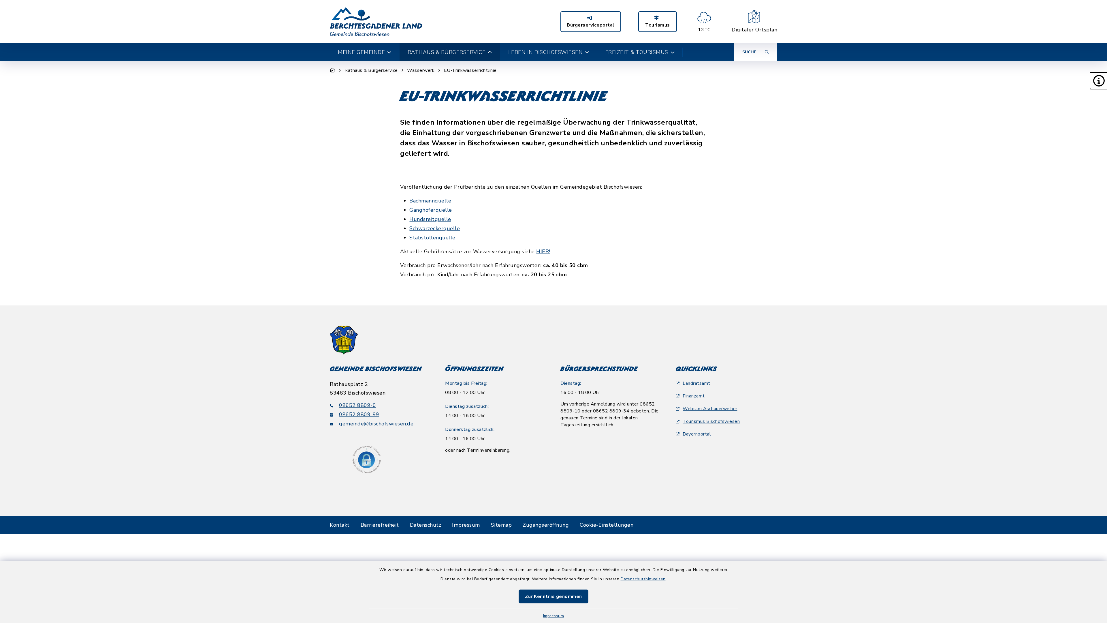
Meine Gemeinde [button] (361, 52)
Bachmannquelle (430, 200)
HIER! (543, 251)
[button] (1098, 80)
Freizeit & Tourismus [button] (636, 52)
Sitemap (501, 524)
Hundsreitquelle (430, 219)
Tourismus (657, 25)
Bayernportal (697, 434)
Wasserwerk (420, 70)
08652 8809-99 (359, 414)
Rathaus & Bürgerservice (371, 70)
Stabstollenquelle (432, 237)
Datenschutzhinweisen (643, 579)
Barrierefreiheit (380, 524)
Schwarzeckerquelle (434, 228)
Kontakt (340, 524)
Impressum (553, 616)
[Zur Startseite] (332, 70)
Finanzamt (694, 396)
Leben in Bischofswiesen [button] (545, 52)
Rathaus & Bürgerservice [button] (447, 52)
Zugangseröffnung (546, 524)
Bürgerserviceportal (591, 25)
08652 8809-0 (357, 405)
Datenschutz (425, 524)
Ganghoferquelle (430, 210)
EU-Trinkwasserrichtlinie (470, 70)
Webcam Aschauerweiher (710, 409)
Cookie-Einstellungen (606, 524)
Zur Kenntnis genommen (553, 596)
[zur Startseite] (376, 21)
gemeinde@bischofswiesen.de (376, 423)
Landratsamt (696, 383)
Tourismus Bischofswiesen (711, 421)
